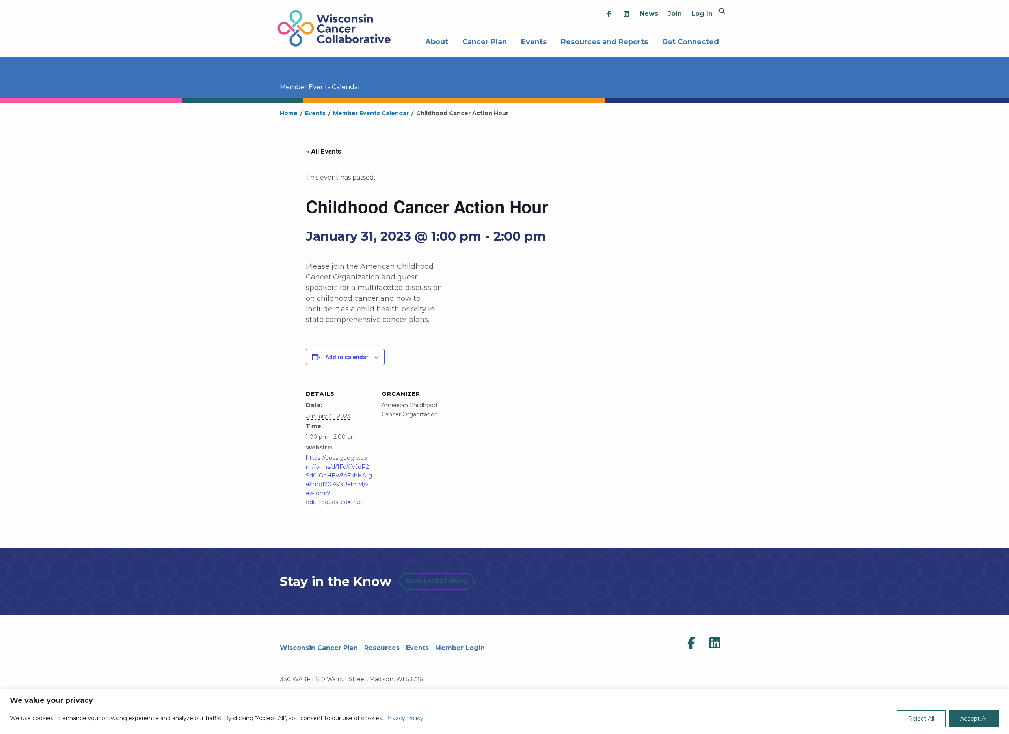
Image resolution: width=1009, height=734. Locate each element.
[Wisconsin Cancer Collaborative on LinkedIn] (715, 643)
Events (534, 40)
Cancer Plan (484, 40)
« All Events (323, 150)
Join (675, 13)
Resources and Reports (604, 40)
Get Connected (690, 40)
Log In (702, 13)
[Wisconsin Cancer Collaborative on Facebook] (691, 643)
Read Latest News (437, 581)
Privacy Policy (404, 718)
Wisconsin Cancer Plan (319, 648)
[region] (504, 711)
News (649, 13)
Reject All (921, 718)
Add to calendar (346, 357)
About (436, 40)
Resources (382, 648)
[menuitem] (609, 14)
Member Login (460, 648)
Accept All (974, 718)
